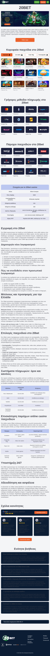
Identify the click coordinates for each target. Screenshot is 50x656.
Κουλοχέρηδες (42, 54)
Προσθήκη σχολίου (40, 512)
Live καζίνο (18, 54)
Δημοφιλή (5, 54)
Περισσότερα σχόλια (25, 539)
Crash (30, 54)
